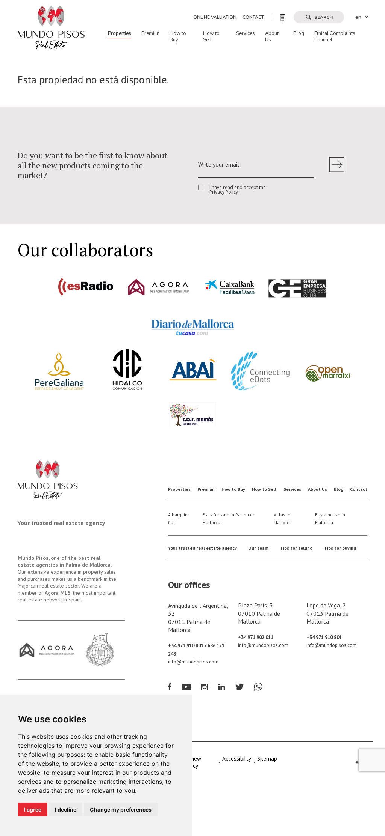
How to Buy (178, 36)
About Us (272, 36)
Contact (253, 17)
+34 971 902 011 (255, 637)
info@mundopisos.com (193, 662)
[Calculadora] (278, 17)
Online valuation (214, 17)
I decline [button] (65, 809)
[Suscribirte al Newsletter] (337, 165)
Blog (298, 33)
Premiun (150, 33)
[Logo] (51, 27)
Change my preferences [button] (121, 809)
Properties (119, 33)
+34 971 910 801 (324, 637)
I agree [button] (32, 809)
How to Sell (211, 36)
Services (245, 33)
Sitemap (267, 758)
